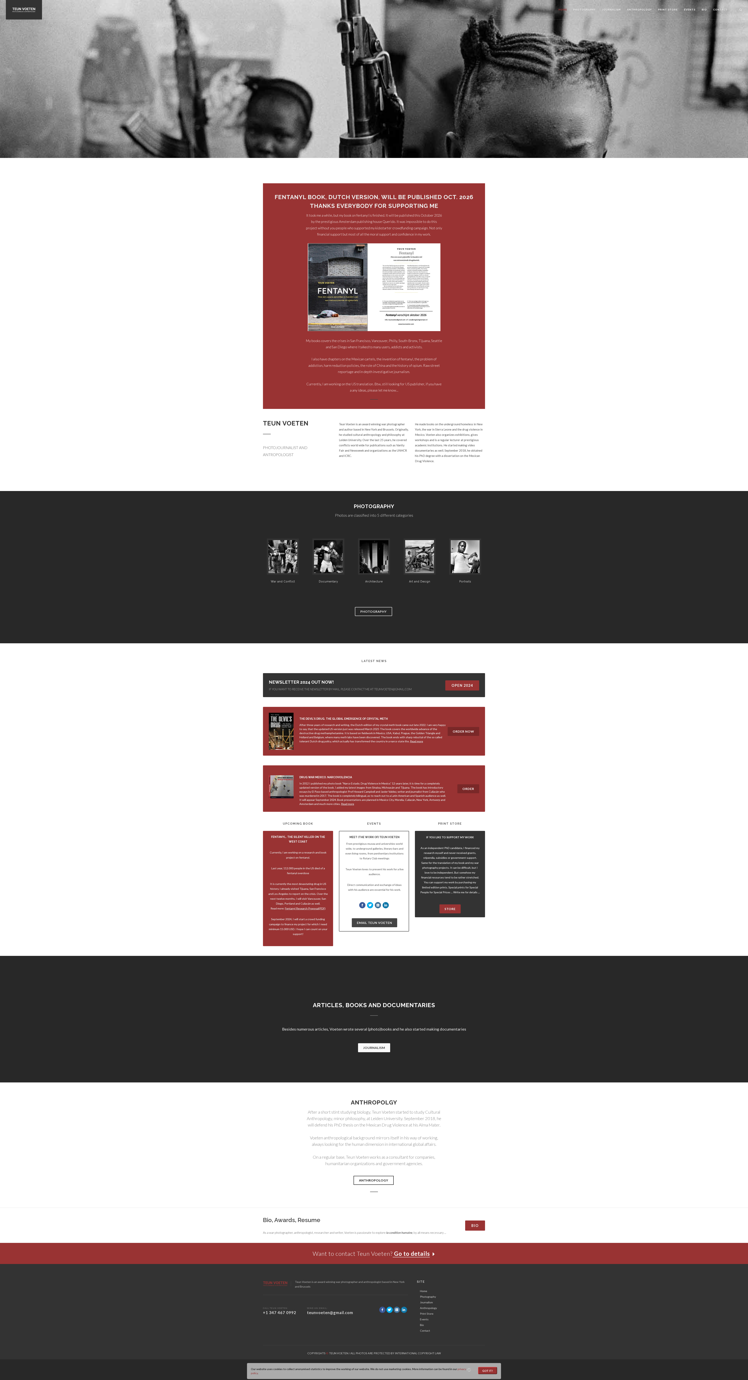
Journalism (374, 1047)
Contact (425, 1330)
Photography (373, 611)
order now (463, 731)
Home (423, 1291)
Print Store (426, 1313)
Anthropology (373, 1180)
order (468, 789)
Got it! (487, 1370)
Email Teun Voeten (374, 922)
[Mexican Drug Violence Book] (281, 786)
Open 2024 (462, 685)
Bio (475, 1225)
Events (424, 1319)
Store (450, 909)
